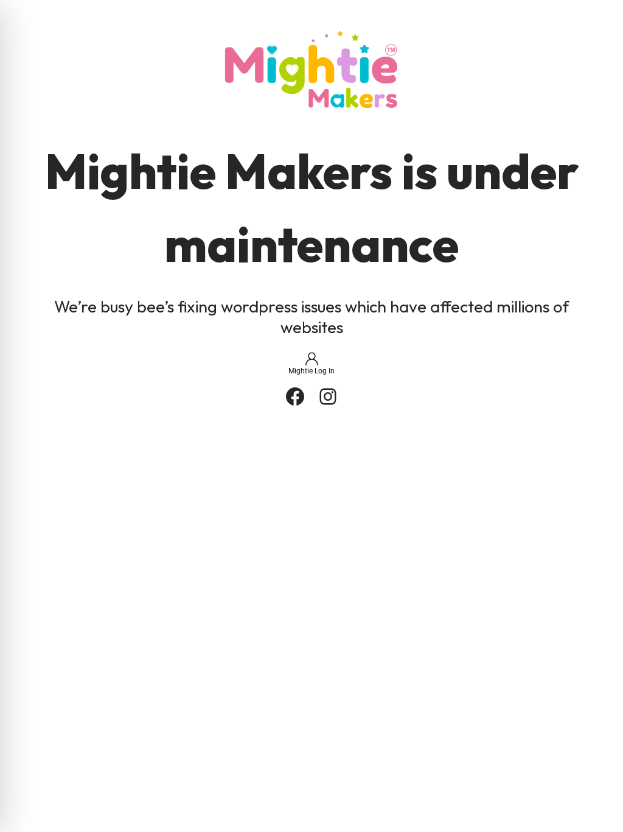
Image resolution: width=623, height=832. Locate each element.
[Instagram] (328, 396)
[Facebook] (295, 396)
